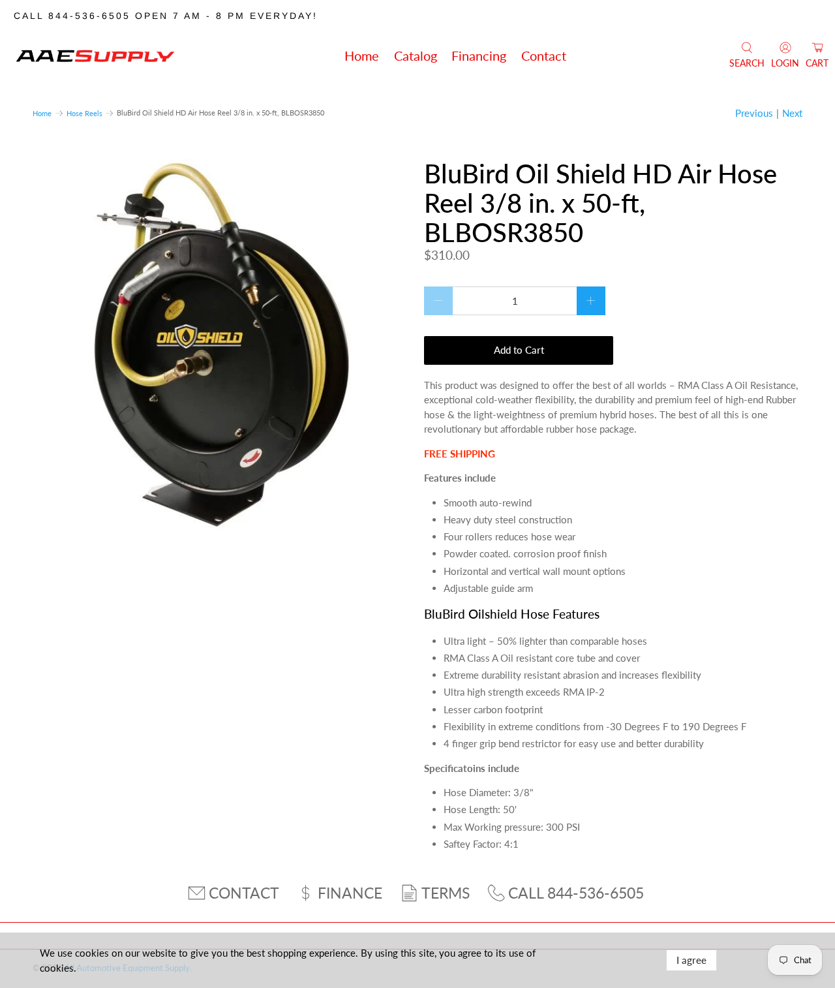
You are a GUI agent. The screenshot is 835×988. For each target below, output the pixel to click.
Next (792, 113)
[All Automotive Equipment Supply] (95, 55)
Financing (478, 55)
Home (361, 55)
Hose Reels (84, 113)
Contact (543, 55)
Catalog (415, 55)
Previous (754, 113)
